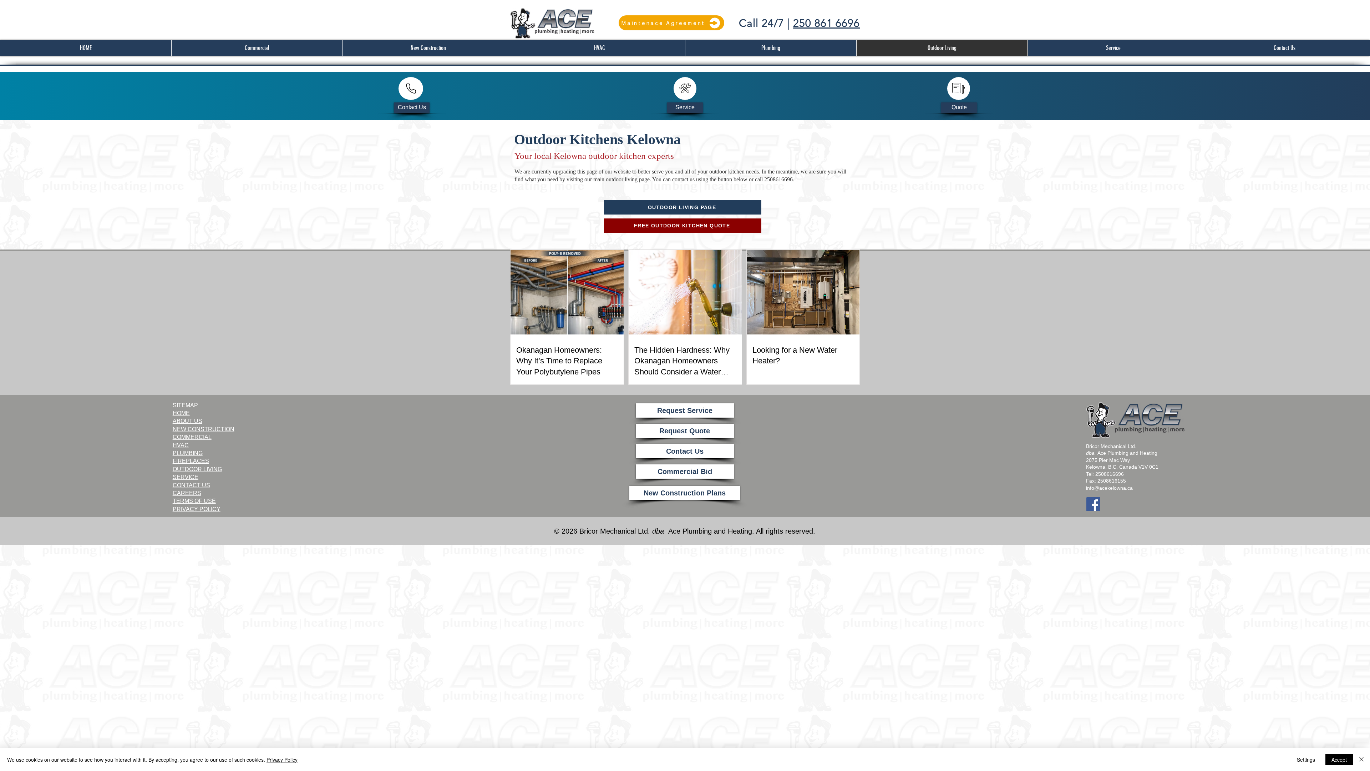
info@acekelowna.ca (1109, 488)
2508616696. (779, 179)
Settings (1306, 759)
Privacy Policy (282, 759)
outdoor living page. (628, 179)
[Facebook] (1093, 504)
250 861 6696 (826, 23)
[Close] (1361, 759)
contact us (683, 179)
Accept (1339, 759)
